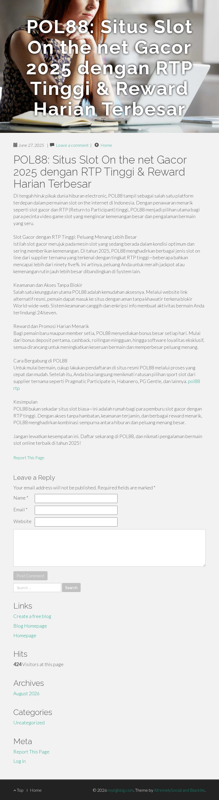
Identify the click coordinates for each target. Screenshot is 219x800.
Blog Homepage (30, 626)
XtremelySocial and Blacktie (179, 790)
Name (20, 498)
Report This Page (28, 457)
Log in (19, 761)
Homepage (24, 635)
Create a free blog (32, 616)
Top (20, 790)
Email (20, 509)
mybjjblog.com (121, 790)
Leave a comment (72, 145)
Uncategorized (29, 722)
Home (106, 145)
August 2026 (26, 693)
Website (22, 521)
